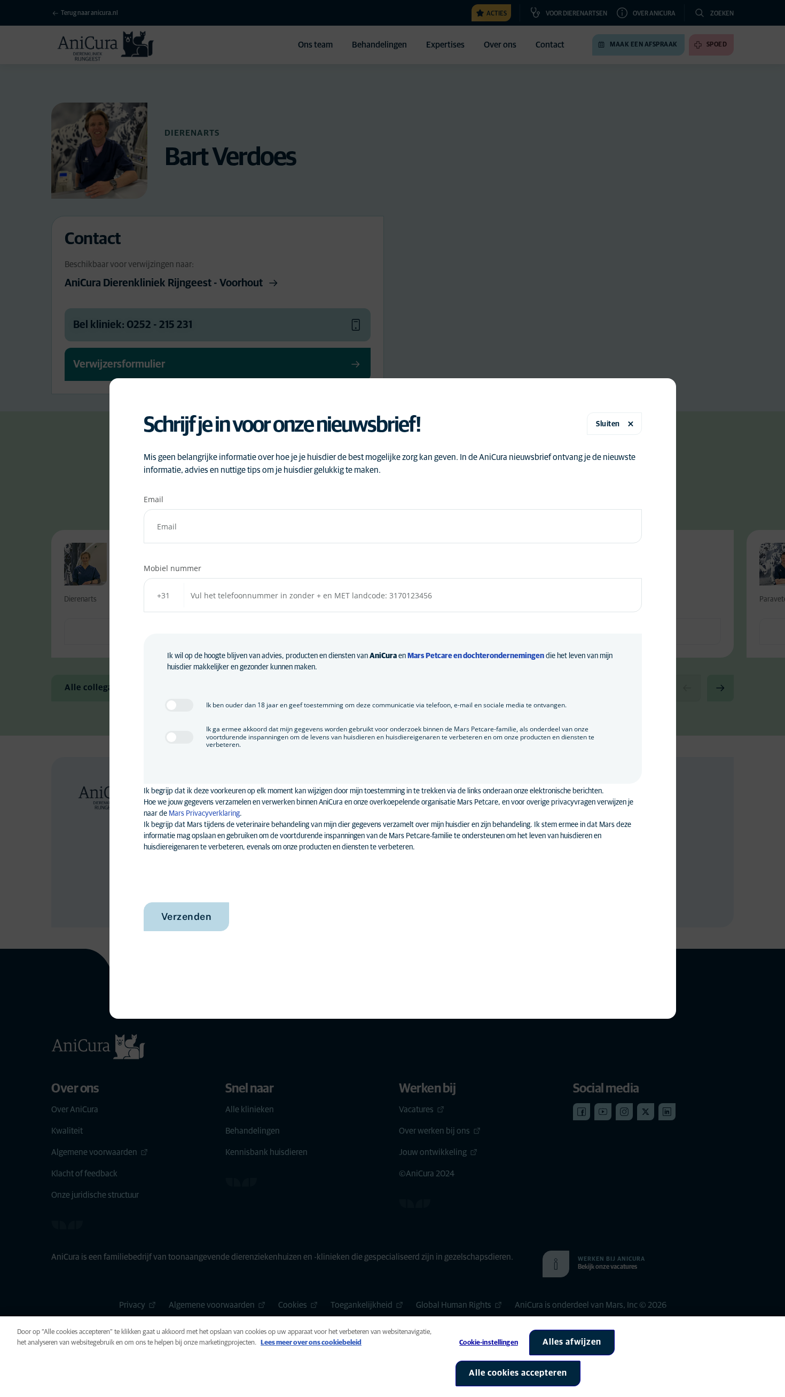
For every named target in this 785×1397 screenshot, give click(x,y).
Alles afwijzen (572, 1342)
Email (153, 499)
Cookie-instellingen (488, 1342)
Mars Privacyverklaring (204, 813)
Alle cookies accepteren (518, 1373)
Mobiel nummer (172, 568)
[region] (392, 1356)
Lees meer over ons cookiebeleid (311, 1342)
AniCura (383, 656)
